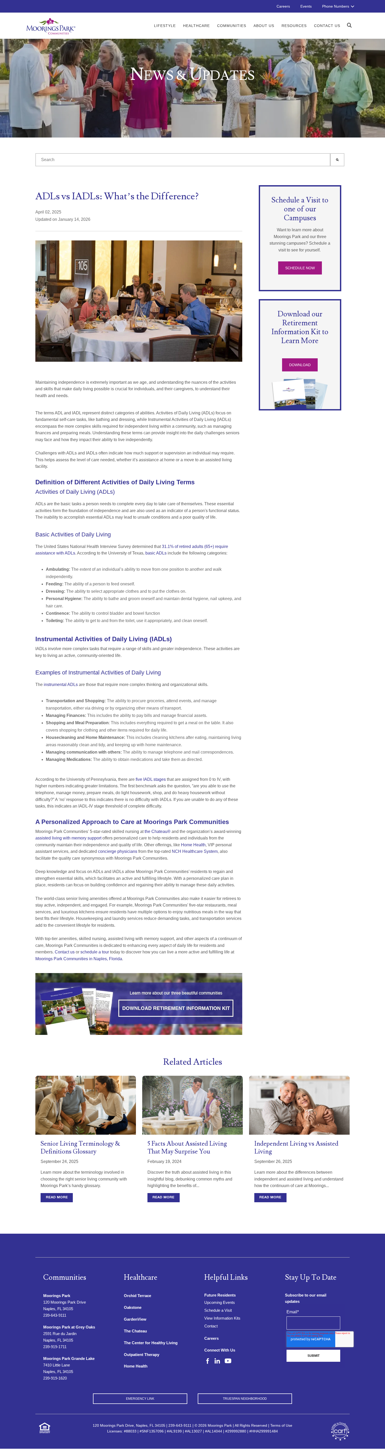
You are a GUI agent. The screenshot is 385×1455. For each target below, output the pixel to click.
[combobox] (182, 159)
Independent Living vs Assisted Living (296, 1148)
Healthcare (140, 1277)
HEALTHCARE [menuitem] (196, 26)
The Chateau (135, 1331)
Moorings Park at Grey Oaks (69, 1327)
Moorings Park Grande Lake (69, 1358)
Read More (57, 1197)
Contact (211, 1326)
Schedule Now (300, 268)
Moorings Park (56, 1295)
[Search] (337, 159)
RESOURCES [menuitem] (294, 26)
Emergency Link (140, 1399)
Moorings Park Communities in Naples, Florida (78, 959)
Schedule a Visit (218, 1310)
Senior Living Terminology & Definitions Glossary (80, 1148)
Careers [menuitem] (283, 6)
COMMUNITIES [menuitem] (231, 26)
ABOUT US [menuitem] (264, 26)
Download (300, 365)
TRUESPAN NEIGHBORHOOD (245, 1399)
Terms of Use (281, 1425)
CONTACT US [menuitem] (327, 26)
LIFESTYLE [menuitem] (165, 26)
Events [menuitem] (306, 6)
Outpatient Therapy (141, 1354)
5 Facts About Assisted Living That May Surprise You (187, 1148)
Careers (211, 1338)
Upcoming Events (219, 1302)
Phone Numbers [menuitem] (335, 6)
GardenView (135, 1319)
